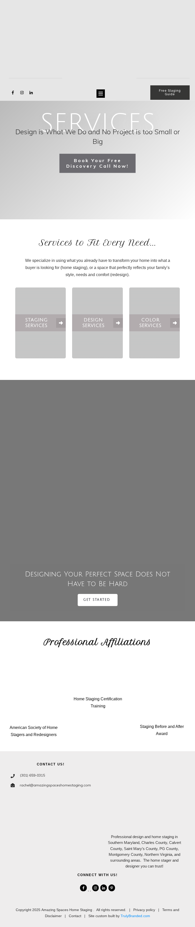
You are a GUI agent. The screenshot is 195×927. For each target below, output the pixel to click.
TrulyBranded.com (135, 916)
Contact (75, 916)
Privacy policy (144, 910)
